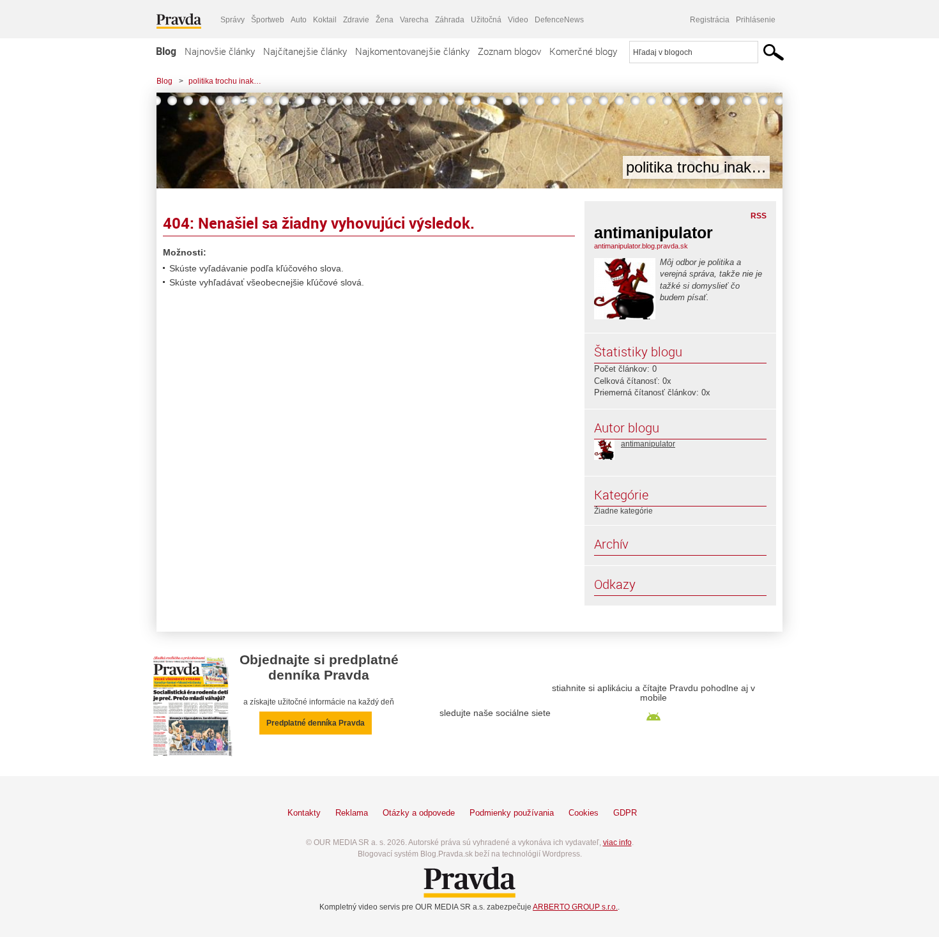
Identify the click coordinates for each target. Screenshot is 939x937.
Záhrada (449, 19)
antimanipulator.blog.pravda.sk (641, 246)
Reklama (351, 813)
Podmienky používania (512, 813)
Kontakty (304, 813)
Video (518, 19)
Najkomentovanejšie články (412, 51)
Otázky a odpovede (419, 813)
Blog (166, 51)
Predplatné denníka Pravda (315, 723)
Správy (232, 19)
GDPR (625, 813)
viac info (617, 842)
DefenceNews (559, 19)
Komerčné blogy (583, 51)
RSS (759, 215)
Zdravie (356, 19)
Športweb (267, 19)
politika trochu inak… (224, 81)
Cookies (584, 813)
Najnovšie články (220, 51)
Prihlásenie (755, 19)
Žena (384, 19)
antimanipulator (648, 443)
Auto (299, 19)
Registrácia (709, 19)
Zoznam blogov (509, 51)
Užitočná (486, 19)
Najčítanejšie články (305, 51)
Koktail (325, 19)
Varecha (414, 19)
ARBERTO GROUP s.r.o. (575, 907)
